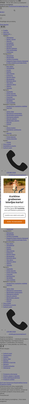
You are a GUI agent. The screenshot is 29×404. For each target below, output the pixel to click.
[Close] (26, 178)
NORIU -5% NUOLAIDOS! (14, 222)
